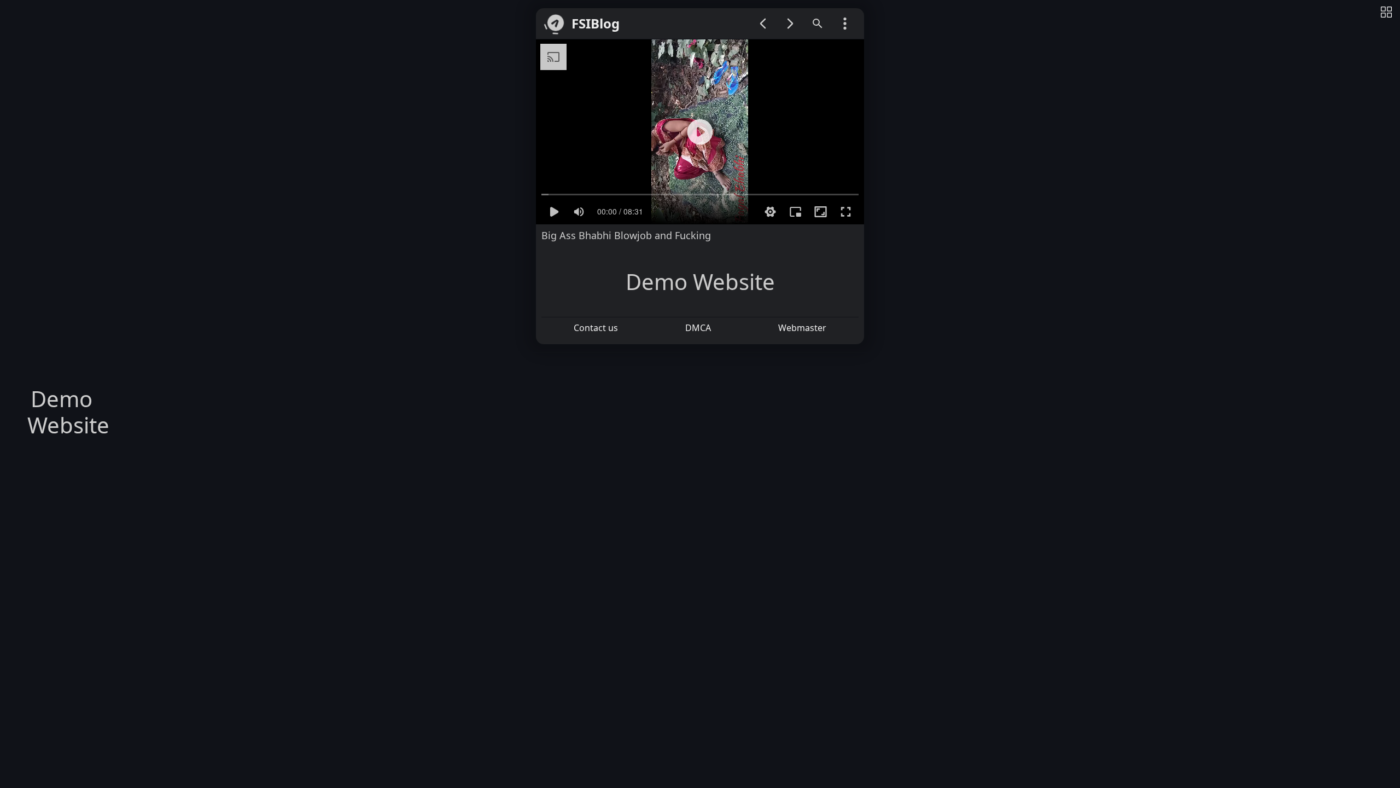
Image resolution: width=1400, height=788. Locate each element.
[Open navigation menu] (845, 23)
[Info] (1386, 13)
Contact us (596, 328)
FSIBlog (595, 24)
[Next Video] (790, 23)
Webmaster (802, 328)
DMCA (698, 328)
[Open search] (818, 23)
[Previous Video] (763, 23)
